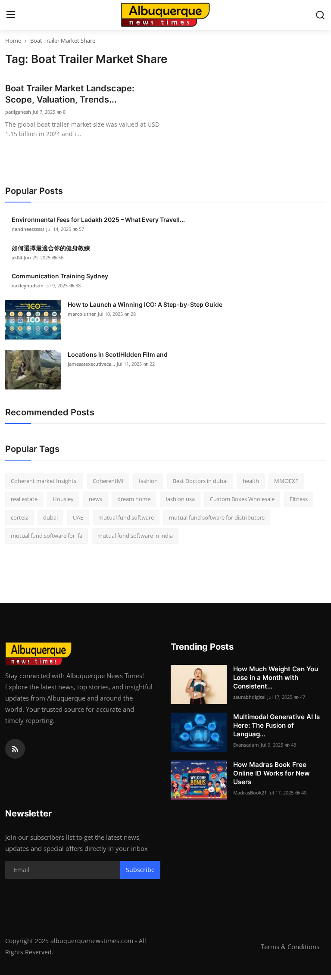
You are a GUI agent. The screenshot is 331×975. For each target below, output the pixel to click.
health (251, 481)
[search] (320, 15)
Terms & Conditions (290, 946)
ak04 (17, 257)
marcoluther (82, 314)
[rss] (15, 749)
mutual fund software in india (135, 535)
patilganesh (18, 112)
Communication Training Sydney (60, 276)
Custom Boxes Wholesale (242, 499)
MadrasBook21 (250, 792)
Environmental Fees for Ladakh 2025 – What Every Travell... (98, 219)
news (95, 499)
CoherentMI (108, 481)
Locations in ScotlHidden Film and (118, 354)
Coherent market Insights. (44, 481)
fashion (148, 481)
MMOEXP (286, 481)
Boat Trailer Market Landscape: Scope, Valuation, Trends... (69, 94)
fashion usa (180, 499)
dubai (50, 517)
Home (13, 40)
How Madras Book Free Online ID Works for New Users (271, 773)
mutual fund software (126, 517)
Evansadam (246, 744)
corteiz (19, 517)
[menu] (11, 15)
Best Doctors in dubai (200, 481)
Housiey (63, 499)
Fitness (299, 499)
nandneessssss (28, 229)
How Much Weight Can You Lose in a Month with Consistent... (275, 677)
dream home (133, 499)
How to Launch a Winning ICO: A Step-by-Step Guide (145, 304)
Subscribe (140, 870)
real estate (24, 499)
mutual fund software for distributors (217, 517)
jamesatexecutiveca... (91, 364)
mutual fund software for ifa (46, 535)
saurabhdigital (249, 697)
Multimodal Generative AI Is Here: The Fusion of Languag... (276, 725)
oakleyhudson (28, 285)
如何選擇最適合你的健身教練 (51, 248)
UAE (78, 517)
